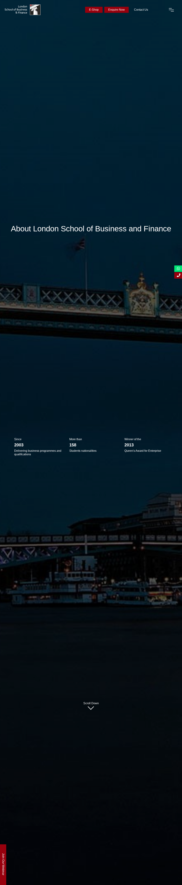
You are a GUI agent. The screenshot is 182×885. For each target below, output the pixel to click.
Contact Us (141, 9)
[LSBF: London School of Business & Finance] (22, 9)
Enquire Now (116, 9)
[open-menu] (171, 9)
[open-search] (158, 10)
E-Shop (94, 9)
